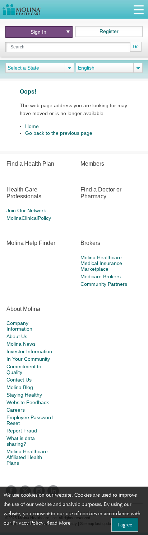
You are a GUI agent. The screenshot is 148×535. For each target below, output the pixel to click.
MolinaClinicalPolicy (28, 218)
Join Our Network (26, 210)
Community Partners (103, 284)
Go (136, 46)
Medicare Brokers (100, 276)
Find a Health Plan (30, 164)
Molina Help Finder (30, 243)
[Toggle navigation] (138, 9)
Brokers (90, 243)
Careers (15, 410)
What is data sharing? (20, 441)
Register (109, 31)
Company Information (19, 326)
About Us (16, 336)
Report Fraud (21, 431)
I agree (124, 524)
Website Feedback (27, 402)
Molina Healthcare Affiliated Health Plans (27, 457)
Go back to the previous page (58, 133)
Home (32, 126)
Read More (58, 523)
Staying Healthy (24, 395)
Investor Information (29, 351)
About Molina (23, 309)
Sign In (38, 32)
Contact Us (19, 380)
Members (92, 164)
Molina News (21, 344)
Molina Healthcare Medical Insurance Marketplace (101, 263)
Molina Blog (19, 387)
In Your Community (28, 359)
